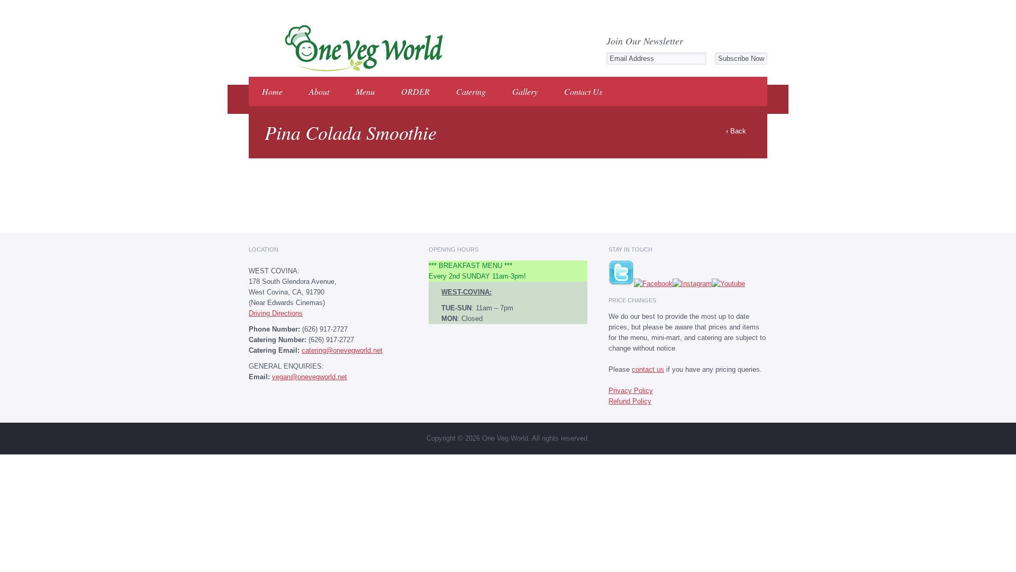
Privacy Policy (631, 391)
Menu (365, 91)
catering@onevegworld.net (342, 350)
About (319, 91)
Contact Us (583, 91)
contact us (648, 369)
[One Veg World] (360, 70)
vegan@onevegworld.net (309, 377)
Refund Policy (630, 401)
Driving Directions (276, 313)
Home (272, 91)
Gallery (525, 91)
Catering (471, 91)
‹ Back (736, 131)
